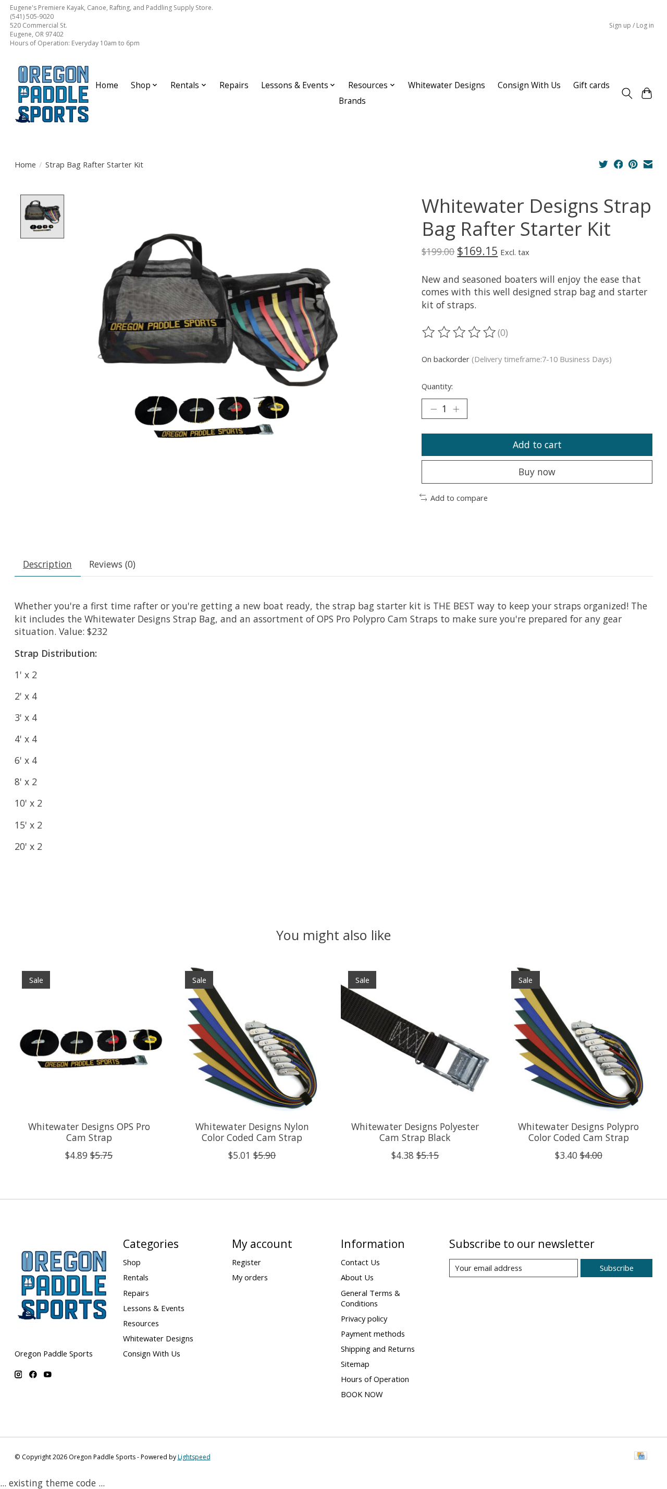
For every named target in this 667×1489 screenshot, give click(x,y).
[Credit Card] (640, 1456)
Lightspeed (194, 1456)
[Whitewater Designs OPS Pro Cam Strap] (89, 1038)
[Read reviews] (460, 332)
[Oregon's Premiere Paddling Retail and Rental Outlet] (52, 93)
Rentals (136, 1277)
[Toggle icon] (626, 93)
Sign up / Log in (631, 25)
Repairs (234, 85)
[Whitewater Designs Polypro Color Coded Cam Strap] (578, 1038)
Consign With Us (529, 85)
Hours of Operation (375, 1379)
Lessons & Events (153, 1308)
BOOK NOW (362, 1394)
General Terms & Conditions (370, 1298)
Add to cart (537, 444)
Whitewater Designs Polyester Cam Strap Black (415, 1132)
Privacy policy (364, 1318)
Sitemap (355, 1364)
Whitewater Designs (446, 85)
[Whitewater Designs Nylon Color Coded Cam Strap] (252, 1038)
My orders (250, 1277)
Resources (141, 1323)
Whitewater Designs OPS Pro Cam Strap (89, 1132)
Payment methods (373, 1333)
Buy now (536, 471)
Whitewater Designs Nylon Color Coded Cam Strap (251, 1132)
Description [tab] (47, 564)
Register (246, 1262)
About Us (357, 1277)
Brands (352, 100)
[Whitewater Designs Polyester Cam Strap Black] (415, 1038)
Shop (132, 1262)
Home (106, 85)
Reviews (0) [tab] (112, 564)
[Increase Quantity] (456, 408)
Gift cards (591, 85)
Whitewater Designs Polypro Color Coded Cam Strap (578, 1132)
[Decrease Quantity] (433, 408)
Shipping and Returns (378, 1348)
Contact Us (360, 1262)
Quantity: (437, 386)
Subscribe (617, 1268)
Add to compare (459, 498)
